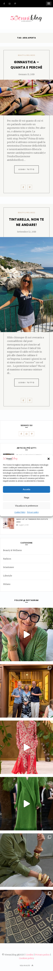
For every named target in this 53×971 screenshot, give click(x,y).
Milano (6, 584)
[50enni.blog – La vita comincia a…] (26, 16)
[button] (48, 458)
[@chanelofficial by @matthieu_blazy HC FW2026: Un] (26, 747)
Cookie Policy (19, 512)
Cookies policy (26, 958)
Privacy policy (33, 512)
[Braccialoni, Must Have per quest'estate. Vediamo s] (26, 860)
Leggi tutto (27, 169)
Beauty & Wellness (26, 55)
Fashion (7, 558)
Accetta (26, 489)
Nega (26, 497)
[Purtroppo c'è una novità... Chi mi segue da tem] (26, 634)
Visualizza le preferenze (26, 505)
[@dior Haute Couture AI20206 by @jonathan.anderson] (26, 803)
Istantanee (8, 567)
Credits (29, 954)
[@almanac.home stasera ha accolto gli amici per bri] (26, 691)
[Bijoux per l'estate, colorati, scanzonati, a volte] (26, 916)
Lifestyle (7, 575)
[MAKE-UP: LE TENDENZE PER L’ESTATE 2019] (9, 523)
